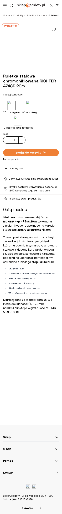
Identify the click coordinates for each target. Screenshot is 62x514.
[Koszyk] (57, 5)
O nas (7, 449)
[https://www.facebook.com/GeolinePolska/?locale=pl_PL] (28, 487)
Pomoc (8, 461)
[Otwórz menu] (5, 5)
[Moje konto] (51, 5)
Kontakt (8, 473)
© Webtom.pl (31, 508)
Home (6, 15)
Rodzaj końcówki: (13, 94)
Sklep (7, 437)
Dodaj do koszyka (28, 153)
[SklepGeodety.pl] (31, 5)
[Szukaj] (11, 5)
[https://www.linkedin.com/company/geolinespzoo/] (34, 487)
